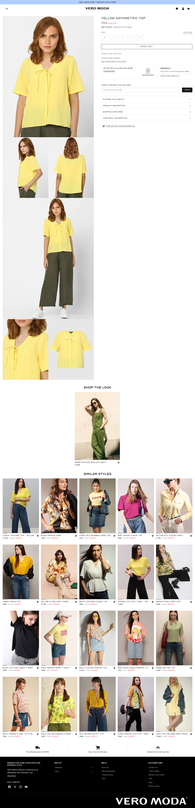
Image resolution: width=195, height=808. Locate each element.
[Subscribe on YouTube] (26, 786)
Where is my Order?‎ (157, 775)
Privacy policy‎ (107, 775)
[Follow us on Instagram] (20, 786)
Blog (150, 782)
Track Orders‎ (154, 771)
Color (57, 771)
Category (58, 767)
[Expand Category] (92, 767)
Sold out (147, 47)
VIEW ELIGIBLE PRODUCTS (169, 76)
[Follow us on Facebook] (9, 786)
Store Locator (154, 786)
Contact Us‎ (153, 767)
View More (11, 776)
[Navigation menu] (6, 8)
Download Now (109, 71)
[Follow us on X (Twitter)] (15, 786)
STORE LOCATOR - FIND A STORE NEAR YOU (120, 126)
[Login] (183, 8)
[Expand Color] (92, 771)
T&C (103, 779)
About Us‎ (105, 767)
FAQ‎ (150, 779)
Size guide (187, 33)
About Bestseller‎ (108, 771)
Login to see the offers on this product (113, 61)
